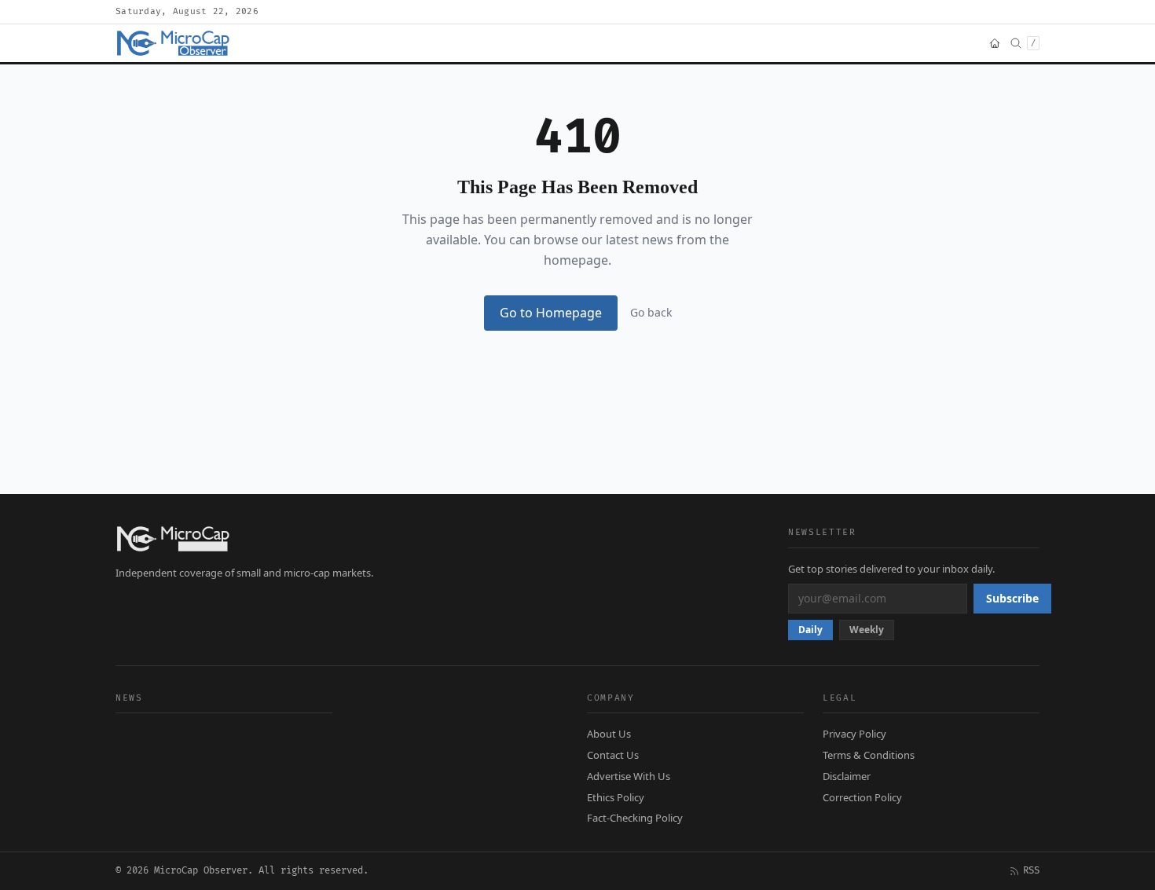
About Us (609, 734)
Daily (810, 629)
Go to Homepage (551, 312)
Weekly (866, 629)
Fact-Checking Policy (635, 818)
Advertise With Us (628, 776)
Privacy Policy (854, 734)
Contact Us (613, 755)
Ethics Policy (615, 797)
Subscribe (1012, 598)
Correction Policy (862, 797)
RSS (1031, 871)
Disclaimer (847, 776)
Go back (651, 312)
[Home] (995, 43)
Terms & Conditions (869, 755)
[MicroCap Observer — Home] (174, 43)
